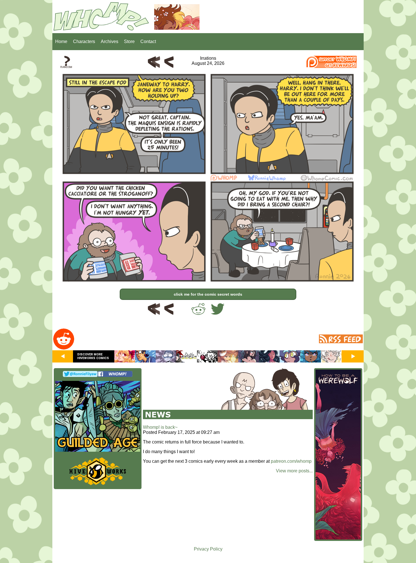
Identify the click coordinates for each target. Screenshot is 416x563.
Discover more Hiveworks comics (93, 356)
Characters (84, 41)
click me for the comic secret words (208, 294)
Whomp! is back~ (160, 427)
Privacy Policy (208, 549)
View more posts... (294, 470)
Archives (109, 41)
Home (61, 41)
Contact (148, 41)
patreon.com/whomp (291, 461)
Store (129, 41)
